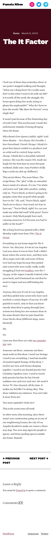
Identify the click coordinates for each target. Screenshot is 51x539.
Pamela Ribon (13, 4)
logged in (21, 490)
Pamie (16, 33)
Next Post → (39, 458)
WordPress (8, 533)
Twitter (44, 533)
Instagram (33, 533)
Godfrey (29, 270)
